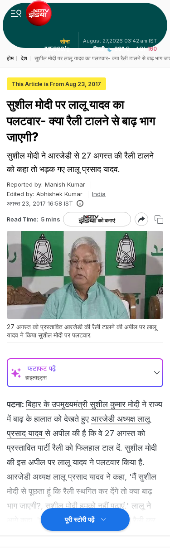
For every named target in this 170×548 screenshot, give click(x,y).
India (99, 193)
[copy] (159, 219)
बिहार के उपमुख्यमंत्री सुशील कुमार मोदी (83, 404)
